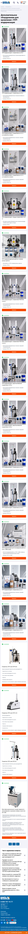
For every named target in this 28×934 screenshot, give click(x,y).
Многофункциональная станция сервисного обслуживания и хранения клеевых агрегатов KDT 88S (13, 811)
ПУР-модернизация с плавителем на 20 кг (12, 52)
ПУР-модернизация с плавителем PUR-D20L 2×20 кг (13, 300)
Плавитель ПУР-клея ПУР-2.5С (9, 713)
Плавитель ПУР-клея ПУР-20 (9, 761)
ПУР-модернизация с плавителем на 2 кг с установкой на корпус (12, 134)
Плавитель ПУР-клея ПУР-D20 (9, 666)
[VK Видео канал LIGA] (8, 920)
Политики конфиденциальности (7, 927)
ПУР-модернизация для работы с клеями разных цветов (12, 259)
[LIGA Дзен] (7, 923)
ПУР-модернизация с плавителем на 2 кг (12, 589)
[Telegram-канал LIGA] (5, 923)
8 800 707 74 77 (18, 2)
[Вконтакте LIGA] (2, 923)
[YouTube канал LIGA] (14, 920)
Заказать (14, 61)
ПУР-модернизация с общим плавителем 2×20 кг (13, 218)
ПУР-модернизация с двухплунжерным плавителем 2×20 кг (12, 384)
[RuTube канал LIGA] (3, 920)
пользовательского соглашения (20, 927)
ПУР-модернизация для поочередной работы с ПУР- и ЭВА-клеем (14, 548)
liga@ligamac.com (4, 903)
